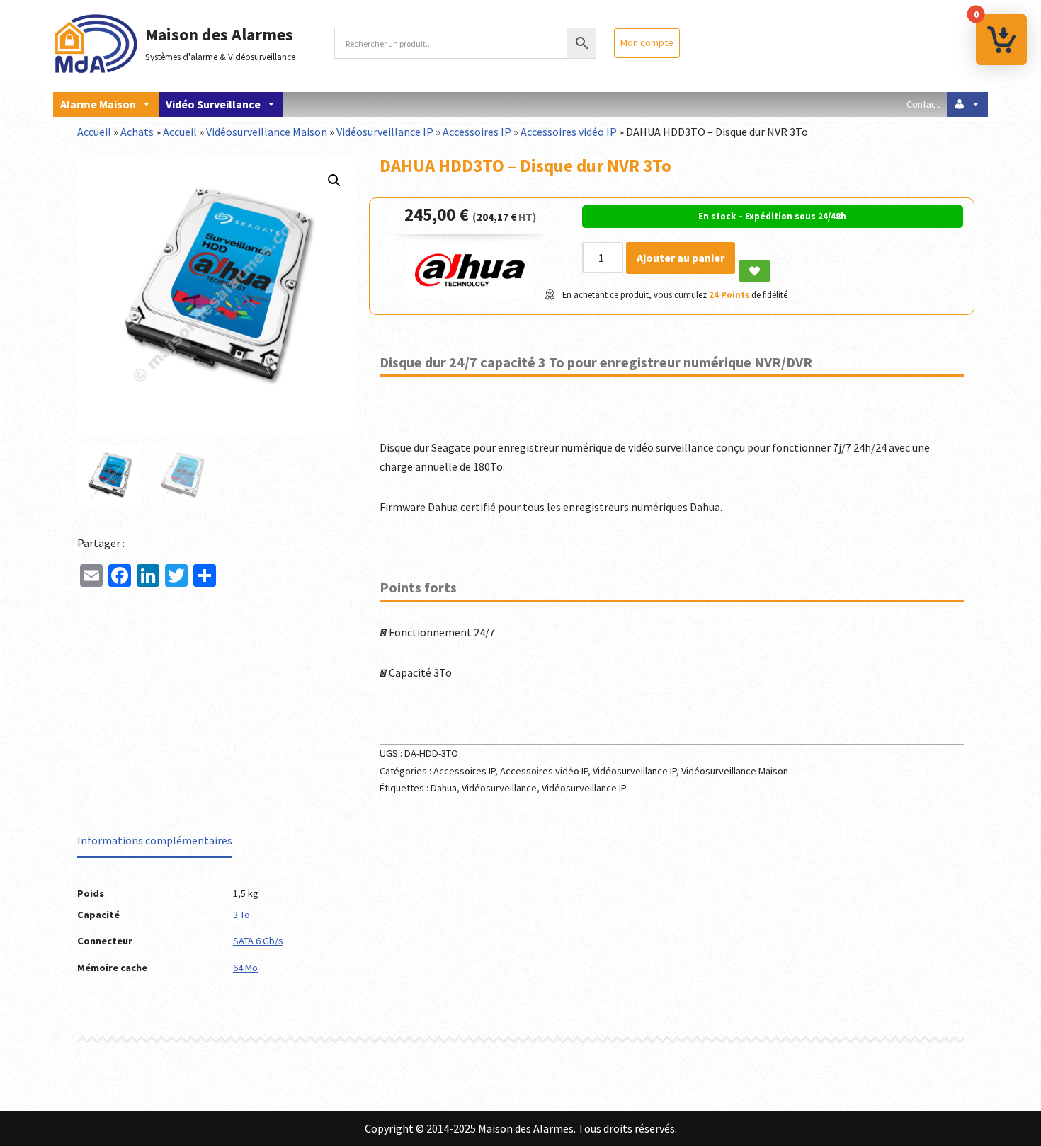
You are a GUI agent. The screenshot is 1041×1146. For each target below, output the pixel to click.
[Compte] (967, 104)
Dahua (444, 787)
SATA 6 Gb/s (258, 940)
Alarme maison (98, 104)
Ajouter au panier (680, 258)
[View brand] (470, 294)
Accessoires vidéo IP (568, 132)
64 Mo (245, 967)
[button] (334, 180)
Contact (923, 104)
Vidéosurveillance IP (384, 132)
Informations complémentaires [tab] (154, 840)
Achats (137, 132)
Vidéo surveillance (213, 104)
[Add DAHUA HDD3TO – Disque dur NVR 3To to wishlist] (754, 271)
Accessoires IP (477, 132)
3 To (241, 914)
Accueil (94, 132)
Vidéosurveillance (499, 787)
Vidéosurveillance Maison (266, 132)
